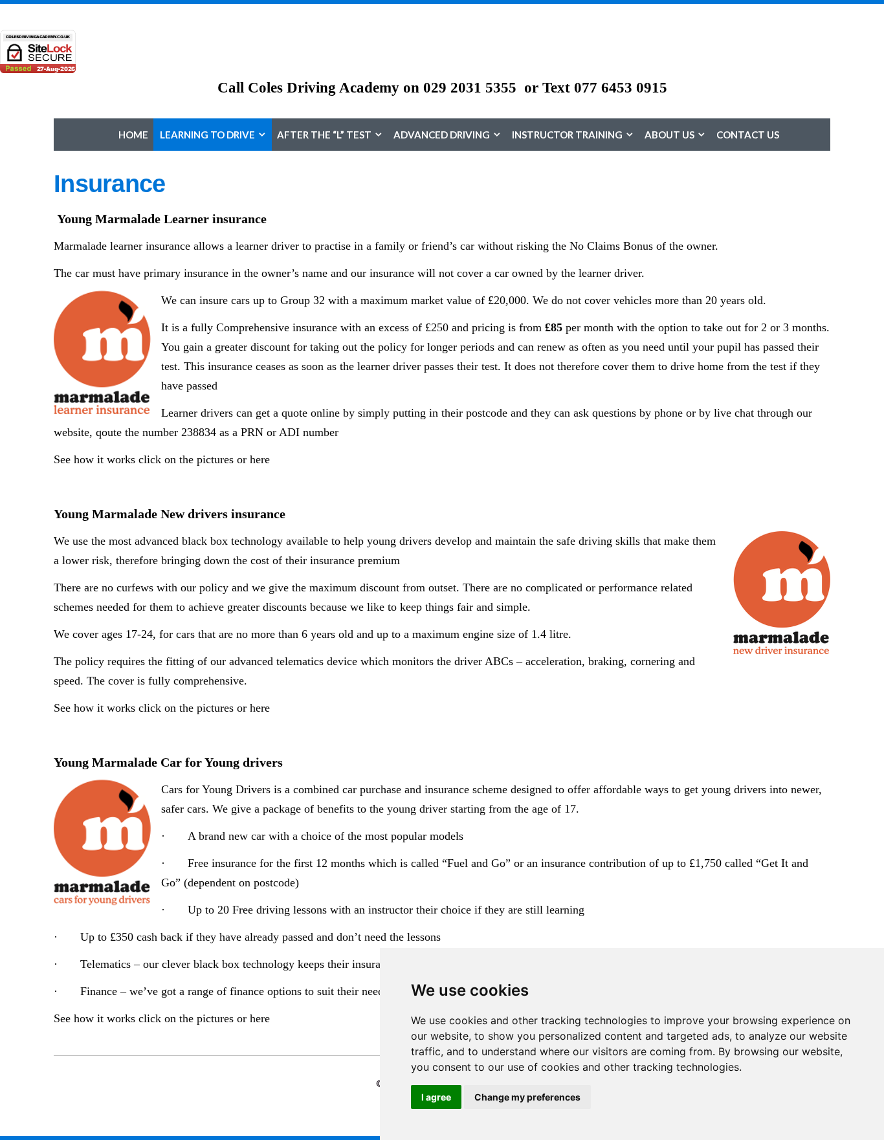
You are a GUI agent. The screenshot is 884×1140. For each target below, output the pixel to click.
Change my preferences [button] (527, 1096)
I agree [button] (436, 1096)
